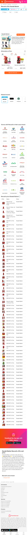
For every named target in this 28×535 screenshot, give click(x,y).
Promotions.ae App (4, 492)
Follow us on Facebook (5, 502)
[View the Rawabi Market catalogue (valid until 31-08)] (6, 43)
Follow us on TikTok (5, 506)
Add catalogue (4, 495)
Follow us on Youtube (5, 505)
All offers (5, 4)
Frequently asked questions (6, 486)
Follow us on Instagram (5, 503)
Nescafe (9, 4)
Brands (2, 491)
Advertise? (3, 488)
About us (2, 493)
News (2, 496)
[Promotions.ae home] (9, 1)
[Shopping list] (22, 2)
